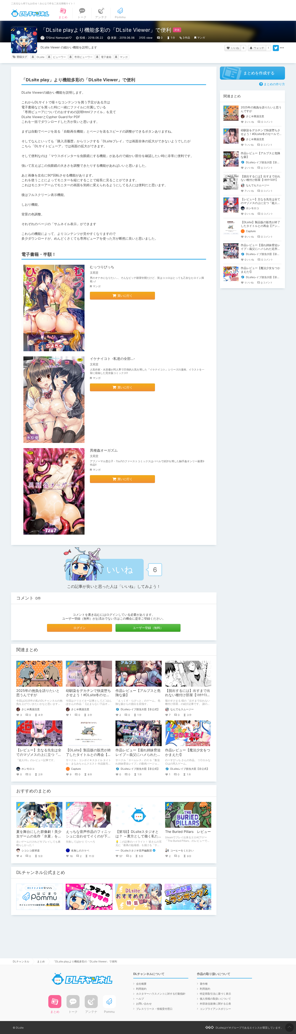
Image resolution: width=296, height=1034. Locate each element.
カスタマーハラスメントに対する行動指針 (160, 993)
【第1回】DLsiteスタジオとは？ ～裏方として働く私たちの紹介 (138, 836)
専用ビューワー (83, 57)
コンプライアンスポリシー (215, 1008)
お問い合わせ (144, 1003)
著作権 (204, 983)
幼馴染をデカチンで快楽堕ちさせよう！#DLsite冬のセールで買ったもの (88, 695)
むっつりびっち (102, 267)
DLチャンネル (30, 13)
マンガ (201, 37)
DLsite (40, 57)
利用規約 (141, 988)
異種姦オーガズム (104, 450)
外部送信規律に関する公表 (215, 1003)
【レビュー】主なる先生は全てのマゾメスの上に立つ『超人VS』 (38, 754)
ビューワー (59, 57)
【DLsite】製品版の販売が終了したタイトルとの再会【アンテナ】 (88, 754)
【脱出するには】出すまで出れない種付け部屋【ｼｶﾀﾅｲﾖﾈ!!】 (187, 695)
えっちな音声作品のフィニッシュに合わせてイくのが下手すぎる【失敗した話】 (88, 836)
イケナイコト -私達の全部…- (112, 358)
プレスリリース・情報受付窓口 (154, 1008)
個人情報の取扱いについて (215, 998)
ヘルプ (140, 998)
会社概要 (141, 983)
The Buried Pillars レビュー (188, 831)
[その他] (282, 48)
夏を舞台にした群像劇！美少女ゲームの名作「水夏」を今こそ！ (38, 836)
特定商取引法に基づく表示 (215, 993)
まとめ (41, 961)
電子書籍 (106, 57)
